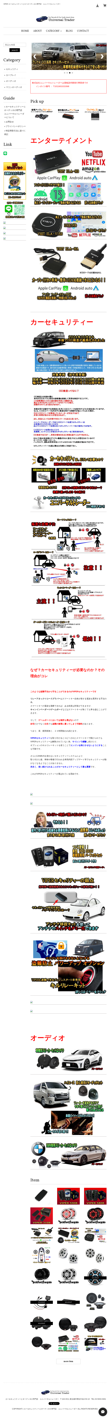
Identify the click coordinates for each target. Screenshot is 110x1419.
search (15, 50)
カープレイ (11, 75)
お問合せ (10, 122)
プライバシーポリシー (16, 126)
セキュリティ (12, 69)
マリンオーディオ (14, 87)
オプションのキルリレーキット (44, 745)
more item (68, 1361)
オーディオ (11, 81)
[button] (54, 31)
